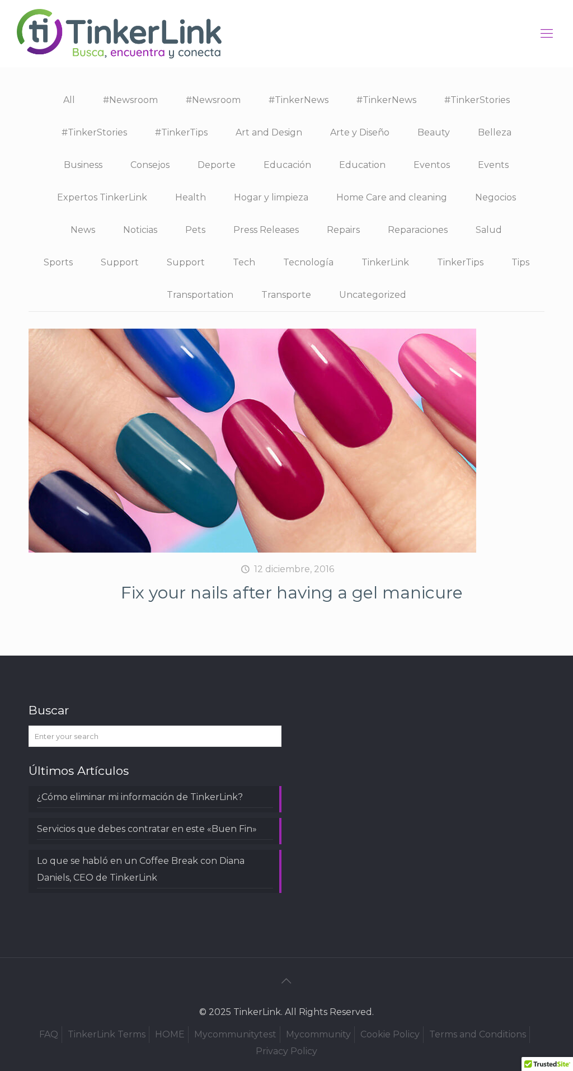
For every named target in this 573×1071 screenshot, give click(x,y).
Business (83, 165)
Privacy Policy (286, 1051)
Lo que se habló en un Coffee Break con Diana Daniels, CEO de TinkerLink (141, 869)
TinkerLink (385, 262)
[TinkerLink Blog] (119, 33)
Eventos (432, 165)
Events (493, 165)
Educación (287, 165)
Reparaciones (418, 230)
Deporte (217, 165)
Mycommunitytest (235, 1034)
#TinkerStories (477, 100)
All (69, 100)
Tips (520, 262)
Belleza (494, 132)
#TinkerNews (298, 100)
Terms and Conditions (477, 1034)
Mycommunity (318, 1034)
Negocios (495, 197)
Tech (244, 262)
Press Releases (266, 230)
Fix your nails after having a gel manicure (292, 592)
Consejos (150, 165)
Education (362, 165)
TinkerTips (460, 262)
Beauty (433, 132)
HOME (170, 1034)
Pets (195, 230)
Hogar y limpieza (271, 197)
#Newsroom (130, 100)
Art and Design (269, 132)
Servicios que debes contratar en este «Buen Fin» (147, 829)
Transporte (286, 294)
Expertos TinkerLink (102, 197)
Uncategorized (372, 294)
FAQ (48, 1034)
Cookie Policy (390, 1034)
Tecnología (308, 262)
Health (190, 197)
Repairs (343, 230)
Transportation (200, 294)
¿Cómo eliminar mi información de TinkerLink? (140, 797)
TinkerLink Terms (106, 1034)
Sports (58, 262)
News (83, 230)
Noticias (140, 230)
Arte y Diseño (359, 132)
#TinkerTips (181, 132)
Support (120, 262)
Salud (489, 230)
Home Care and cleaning (391, 197)
